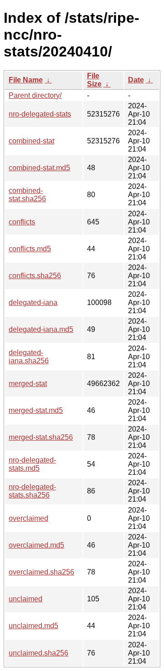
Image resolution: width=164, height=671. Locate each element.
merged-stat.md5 (36, 410)
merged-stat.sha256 (41, 437)
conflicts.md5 (30, 249)
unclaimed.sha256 (38, 653)
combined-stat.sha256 (27, 195)
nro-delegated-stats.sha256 (32, 491)
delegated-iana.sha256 (29, 357)
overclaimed (28, 518)
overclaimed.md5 (36, 545)
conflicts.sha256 (35, 276)
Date (136, 80)
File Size (94, 80)
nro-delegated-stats (40, 114)
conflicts (22, 222)
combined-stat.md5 (39, 168)
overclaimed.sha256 (41, 572)
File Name (26, 80)
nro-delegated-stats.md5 (32, 464)
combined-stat (31, 141)
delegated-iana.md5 (41, 329)
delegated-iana (33, 302)
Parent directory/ (35, 95)
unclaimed (25, 599)
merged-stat (28, 383)
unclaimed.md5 (33, 626)
